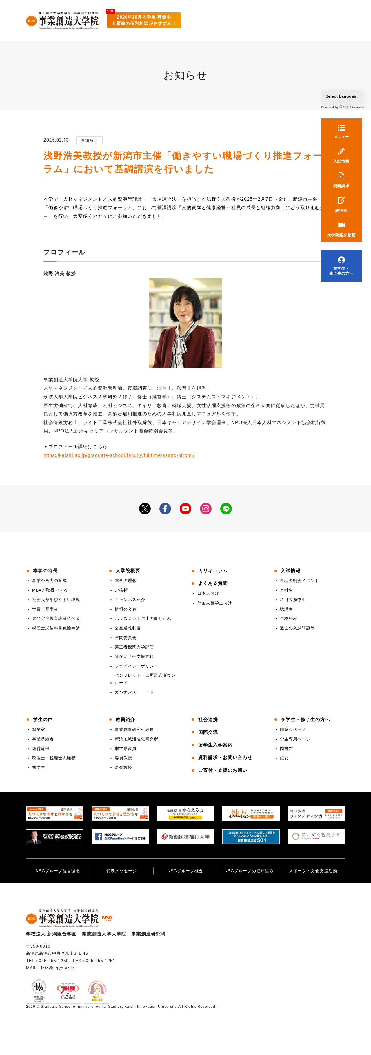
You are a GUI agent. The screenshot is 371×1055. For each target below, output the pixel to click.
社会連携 (208, 719)
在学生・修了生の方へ (341, 270)
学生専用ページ (295, 739)
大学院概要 (128, 570)
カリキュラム (213, 570)
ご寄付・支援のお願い (223, 770)
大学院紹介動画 (341, 235)
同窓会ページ (293, 729)
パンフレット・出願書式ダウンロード (145, 679)
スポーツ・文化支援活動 (313, 870)
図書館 (286, 748)
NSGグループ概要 (185, 870)
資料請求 (341, 186)
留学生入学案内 (215, 744)
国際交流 (208, 732)
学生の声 (43, 719)
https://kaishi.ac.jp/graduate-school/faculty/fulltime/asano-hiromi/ (118, 455)
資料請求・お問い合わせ (225, 757)
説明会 (341, 210)
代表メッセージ (121, 870)
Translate (355, 107)
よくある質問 (213, 583)
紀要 (284, 757)
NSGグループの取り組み (249, 870)
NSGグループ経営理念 (58, 870)
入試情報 (341, 161)
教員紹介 (125, 719)
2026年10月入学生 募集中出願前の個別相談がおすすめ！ (144, 20)
